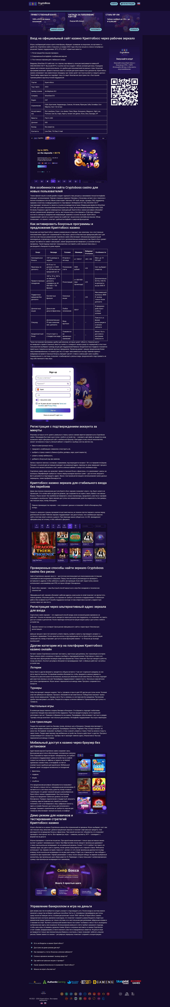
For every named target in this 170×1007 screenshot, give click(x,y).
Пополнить (58, 29)
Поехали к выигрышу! (124, 65)
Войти (114, 4)
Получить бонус (131, 29)
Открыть (97, 29)
